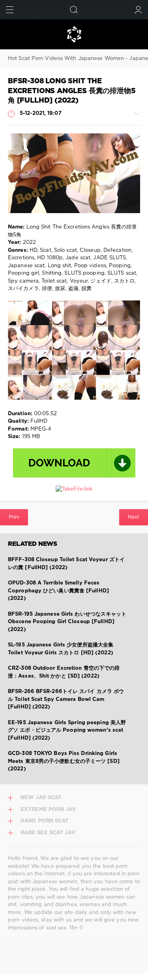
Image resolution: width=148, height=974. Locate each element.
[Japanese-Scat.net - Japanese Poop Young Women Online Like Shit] (74, 34)
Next (133, 517)
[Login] (138, 9)
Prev (14, 517)
